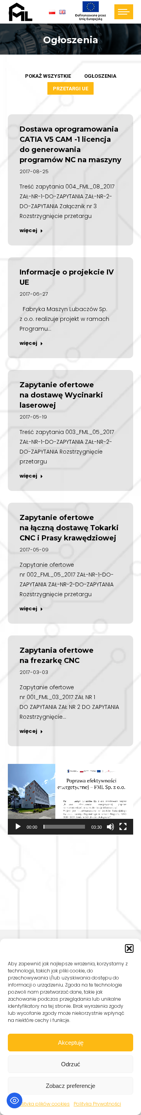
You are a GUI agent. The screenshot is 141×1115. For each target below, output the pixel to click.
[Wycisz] (110, 827)
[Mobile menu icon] (123, 11)
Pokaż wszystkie (48, 76)
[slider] (64, 827)
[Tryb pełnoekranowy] (123, 827)
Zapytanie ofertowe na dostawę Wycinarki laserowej (61, 395)
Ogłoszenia (100, 76)
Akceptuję (70, 1042)
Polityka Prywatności (97, 1103)
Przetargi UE (70, 89)
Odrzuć (70, 1064)
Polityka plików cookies (43, 1103)
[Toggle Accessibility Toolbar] (14, 1100)
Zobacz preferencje (70, 1085)
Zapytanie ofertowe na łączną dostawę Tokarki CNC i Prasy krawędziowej (69, 527)
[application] (70, 799)
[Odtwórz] (18, 827)
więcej (28, 230)
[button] (129, 948)
